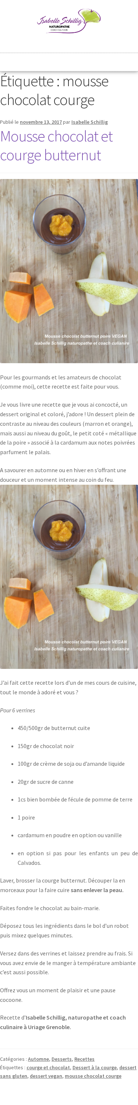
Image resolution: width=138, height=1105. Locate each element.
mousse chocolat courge (93, 1076)
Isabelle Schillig (89, 122)
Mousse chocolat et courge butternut (56, 145)
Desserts (62, 1059)
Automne (38, 1059)
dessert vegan (46, 1076)
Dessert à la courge (94, 1067)
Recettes (84, 1059)
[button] (69, 59)
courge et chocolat (48, 1067)
